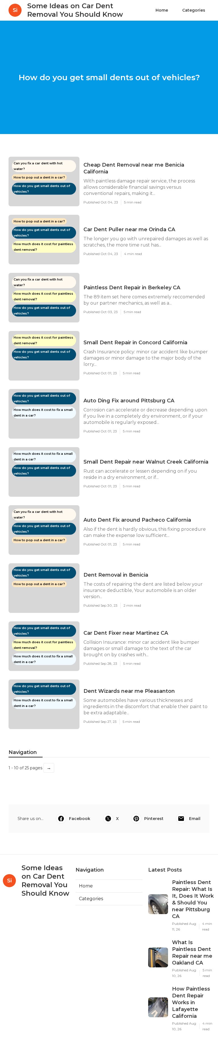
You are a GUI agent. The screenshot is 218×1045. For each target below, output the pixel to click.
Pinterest (154, 818)
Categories (193, 10)
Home (162, 10)
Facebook (79, 818)
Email (194, 818)
